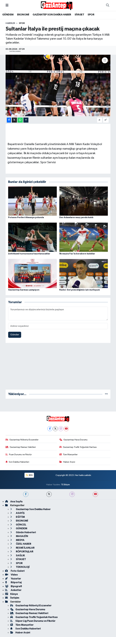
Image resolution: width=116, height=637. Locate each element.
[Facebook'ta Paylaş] (9, 120)
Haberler (10, 23)
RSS (31, 475)
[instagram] (72, 494)
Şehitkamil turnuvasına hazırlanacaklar (29, 254)
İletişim (14, 597)
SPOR (91, 14)
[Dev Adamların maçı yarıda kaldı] (83, 201)
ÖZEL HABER (23, 544)
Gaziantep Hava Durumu (75, 440)
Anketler (15, 590)
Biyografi (16, 586)
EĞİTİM (20, 517)
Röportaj (16, 582)
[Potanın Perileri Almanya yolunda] (32, 201)
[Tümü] (106, 394)
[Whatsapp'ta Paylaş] (20, 120)
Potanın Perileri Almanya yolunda (26, 217)
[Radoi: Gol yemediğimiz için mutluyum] (83, 273)
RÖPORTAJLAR (24, 551)
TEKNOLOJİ (22, 567)
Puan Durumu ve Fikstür (20, 454)
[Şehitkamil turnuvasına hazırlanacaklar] (32, 237)
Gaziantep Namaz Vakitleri (23, 447)
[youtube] (95, 494)
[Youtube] (66, 428)
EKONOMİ (23, 14)
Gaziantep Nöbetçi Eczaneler (24, 440)
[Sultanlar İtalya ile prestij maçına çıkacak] (58, 85)
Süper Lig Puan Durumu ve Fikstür (35, 621)
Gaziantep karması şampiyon (23, 290)
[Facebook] (49, 428)
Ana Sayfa (16, 501)
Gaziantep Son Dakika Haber (33, 509)
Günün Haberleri (25, 532)
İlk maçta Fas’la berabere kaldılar (77, 254)
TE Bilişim (65, 484)
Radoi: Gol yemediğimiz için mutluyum (79, 290)
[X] (55, 428)
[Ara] (107, 5)
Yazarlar (15, 578)
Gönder (14, 334)
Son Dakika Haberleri (19, 462)
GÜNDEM (7, 14)
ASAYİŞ (20, 513)
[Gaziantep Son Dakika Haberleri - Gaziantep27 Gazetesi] (56, 5)
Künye (14, 594)
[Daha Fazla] (25, 120)
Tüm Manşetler (70, 454)
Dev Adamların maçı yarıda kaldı (76, 217)
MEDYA (19, 540)
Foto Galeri (17, 571)
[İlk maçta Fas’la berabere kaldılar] (83, 237)
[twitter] (49, 494)
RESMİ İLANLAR (24, 547)
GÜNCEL (20, 524)
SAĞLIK (20, 555)
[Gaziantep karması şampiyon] (32, 273)
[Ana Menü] (7, 5)
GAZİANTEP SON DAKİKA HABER (52, 14)
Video (14, 574)
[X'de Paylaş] (14, 120)
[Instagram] (60, 428)
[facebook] (25, 494)
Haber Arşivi (69, 462)
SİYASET (79, 14)
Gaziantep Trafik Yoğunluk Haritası (80, 447)
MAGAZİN (21, 536)
